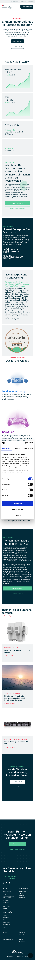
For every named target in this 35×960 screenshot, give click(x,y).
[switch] (30, 484)
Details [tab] (17, 448)
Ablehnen (18, 515)
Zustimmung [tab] (6, 448)
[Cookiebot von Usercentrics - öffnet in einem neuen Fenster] (25, 443)
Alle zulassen (17, 503)
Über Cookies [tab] (28, 448)
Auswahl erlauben (17, 509)
